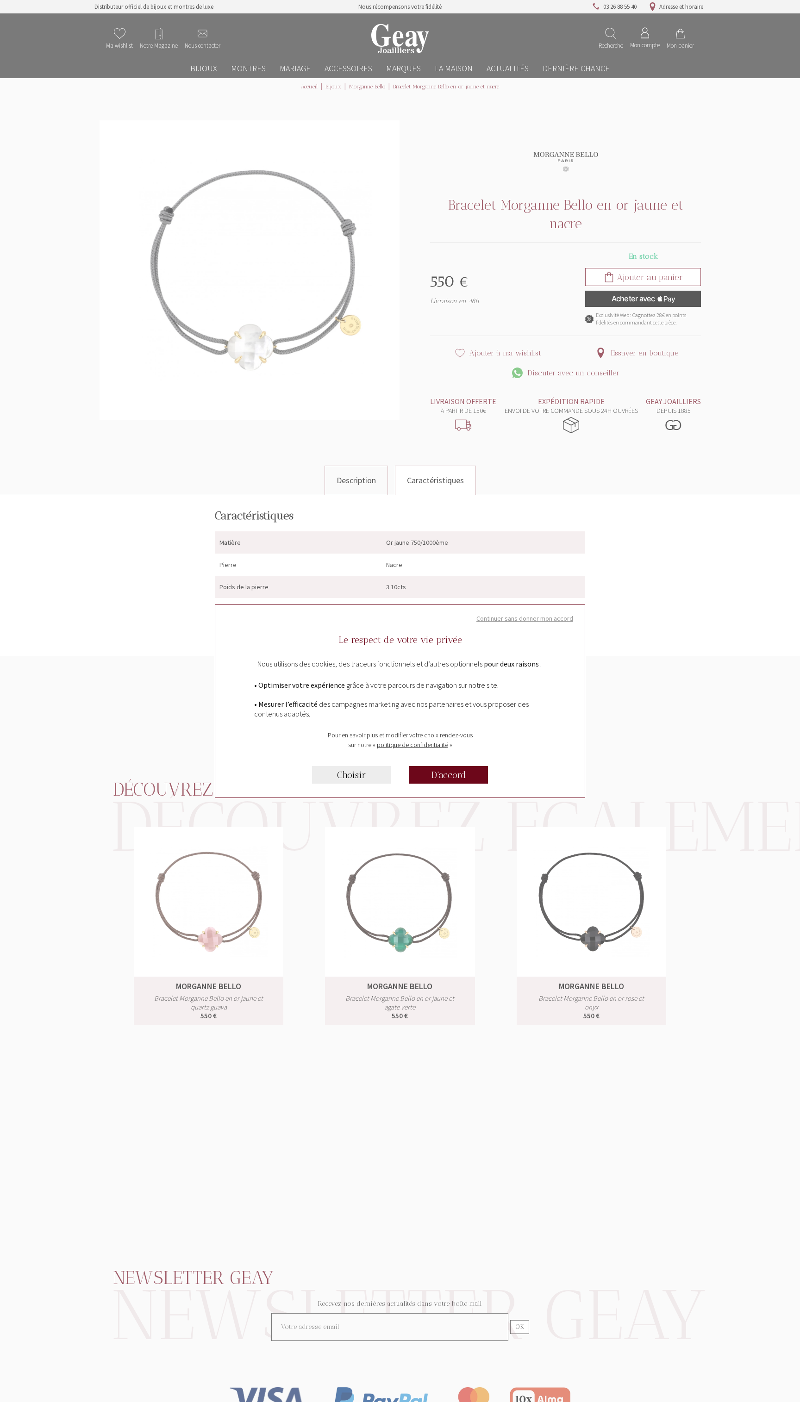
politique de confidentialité (412, 745)
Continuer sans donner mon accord (524, 618)
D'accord (448, 774)
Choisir (351, 774)
